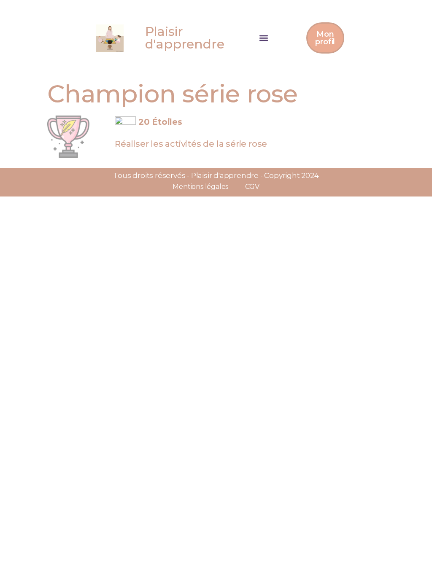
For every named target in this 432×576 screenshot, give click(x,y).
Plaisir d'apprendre (184, 38)
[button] (264, 38)
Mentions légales (200, 187)
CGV (252, 187)
